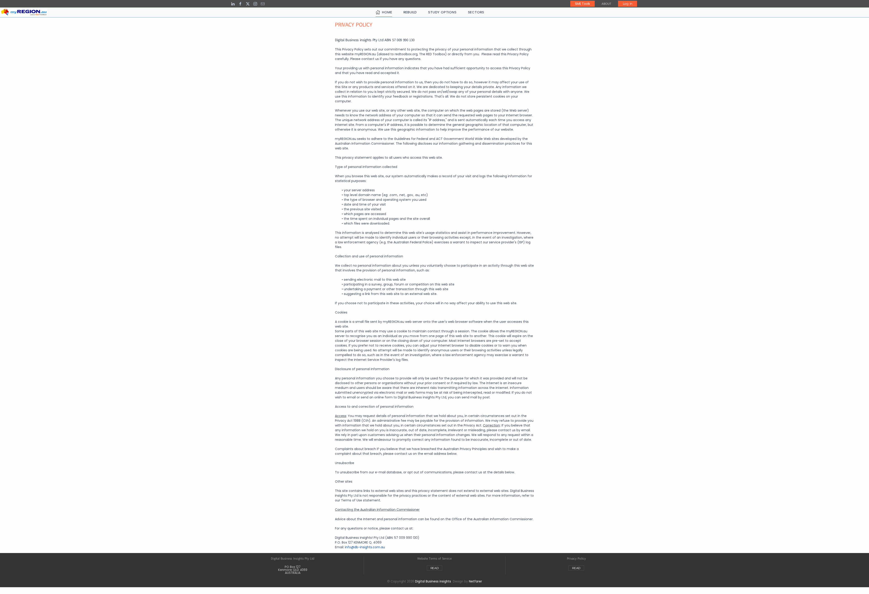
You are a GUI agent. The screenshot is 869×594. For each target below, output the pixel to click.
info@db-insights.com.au (365, 547)
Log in (627, 4)
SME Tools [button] (582, 3)
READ (434, 568)
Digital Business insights (433, 581)
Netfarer (475, 581)
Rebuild (410, 12)
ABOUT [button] (606, 4)
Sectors (476, 12)
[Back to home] (23, 12)
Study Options (442, 12)
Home (387, 12)
